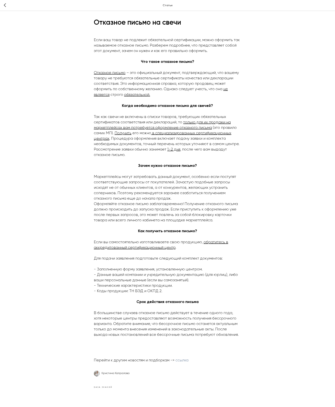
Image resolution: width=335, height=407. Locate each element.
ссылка (181, 360)
